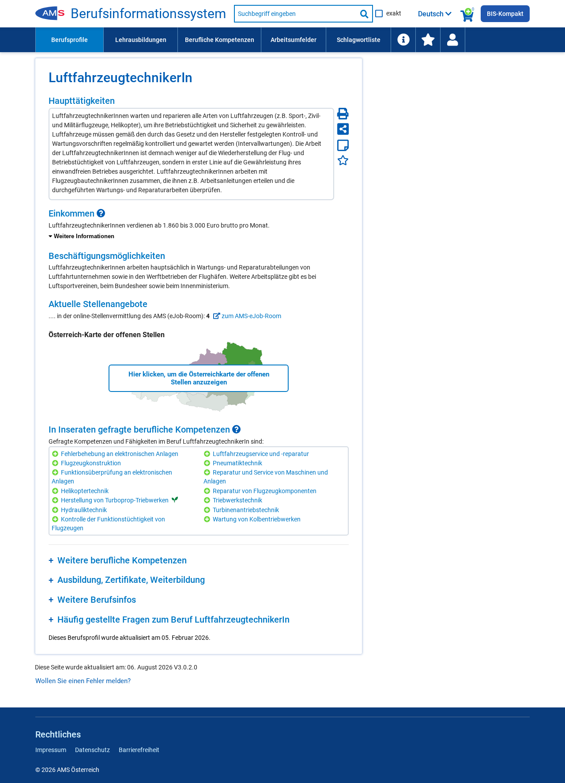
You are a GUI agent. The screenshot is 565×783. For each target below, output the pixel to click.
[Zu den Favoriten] (427, 39)
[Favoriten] (343, 160)
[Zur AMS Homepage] (53, 13)
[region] (199, 225)
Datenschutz (92, 749)
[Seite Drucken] (343, 113)
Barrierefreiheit (139, 749)
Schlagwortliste (358, 39)
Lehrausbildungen (140, 39)
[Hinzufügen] (56, 454)
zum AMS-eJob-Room (250, 315)
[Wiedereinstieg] (452, 39)
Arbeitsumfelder (293, 39)
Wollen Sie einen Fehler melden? (83, 681)
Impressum (50, 749)
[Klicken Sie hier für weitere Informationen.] (101, 213)
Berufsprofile (69, 39)
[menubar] (282, 39)
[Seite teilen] (343, 129)
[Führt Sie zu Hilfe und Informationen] (403, 39)
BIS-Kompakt (505, 13)
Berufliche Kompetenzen (219, 39)
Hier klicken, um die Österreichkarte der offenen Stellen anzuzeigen (198, 378)
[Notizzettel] (343, 145)
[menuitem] (69, 39)
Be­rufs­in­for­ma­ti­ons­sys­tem (148, 13)
